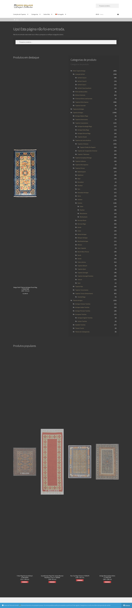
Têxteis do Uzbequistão (82, 332)
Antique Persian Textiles (82, 311)
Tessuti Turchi (79, 328)
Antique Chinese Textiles (82, 304)
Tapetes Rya (79, 286)
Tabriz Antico (82, 262)
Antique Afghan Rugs (81, 116)
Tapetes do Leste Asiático (83, 140)
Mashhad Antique (83, 241)
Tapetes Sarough (83, 272)
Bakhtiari (80, 175)
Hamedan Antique (83, 192)
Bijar (79, 179)
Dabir (81, 206)
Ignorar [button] (127, 605)
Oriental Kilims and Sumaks (83, 98)
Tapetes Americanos (81, 119)
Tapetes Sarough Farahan (85, 276)
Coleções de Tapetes (19, 14)
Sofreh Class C (82, 85)
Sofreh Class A (82, 78)
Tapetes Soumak (80, 105)
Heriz (79, 196)
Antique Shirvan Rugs (84, 133)
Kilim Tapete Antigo (79, 71)
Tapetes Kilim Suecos (81, 102)
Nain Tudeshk (82, 248)
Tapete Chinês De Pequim (88, 147)
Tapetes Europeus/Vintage (83, 158)
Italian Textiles (82, 321)
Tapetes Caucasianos (81, 123)
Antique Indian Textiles (82, 307)
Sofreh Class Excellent (84, 88)
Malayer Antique (82, 238)
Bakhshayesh (82, 172)
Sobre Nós (47, 14)
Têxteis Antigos (78, 300)
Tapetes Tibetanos (83, 154)
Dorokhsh (81, 182)
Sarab (79, 255)
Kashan (80, 203)
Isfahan (80, 199)
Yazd (79, 283)
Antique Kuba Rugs (83, 130)
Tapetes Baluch (82, 266)
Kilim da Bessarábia (81, 92)
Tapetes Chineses (83, 144)
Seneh (79, 259)
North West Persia (83, 252)
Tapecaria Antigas (78, 109)
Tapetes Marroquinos (81, 165)
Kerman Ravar (82, 220)
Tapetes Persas (80, 168)
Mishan (80, 245)
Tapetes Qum (82, 269)
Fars (79, 189)
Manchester (83, 213)
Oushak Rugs (81, 297)
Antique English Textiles (85, 318)
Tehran (80, 279)
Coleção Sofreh (80, 74)
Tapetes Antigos (78, 112)
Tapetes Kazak (82, 137)
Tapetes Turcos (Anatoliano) (84, 293)
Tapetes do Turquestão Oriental (87, 151)
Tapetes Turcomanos (81, 290)
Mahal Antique (82, 234)
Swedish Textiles (80, 325)
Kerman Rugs (82, 224)
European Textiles (80, 314)
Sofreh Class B (82, 81)
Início (17, 19)
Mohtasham (83, 217)
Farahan (80, 185)
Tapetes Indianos (80, 161)
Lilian (79, 231)
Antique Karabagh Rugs (85, 126)
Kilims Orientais (80, 95)
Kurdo (79, 227)
